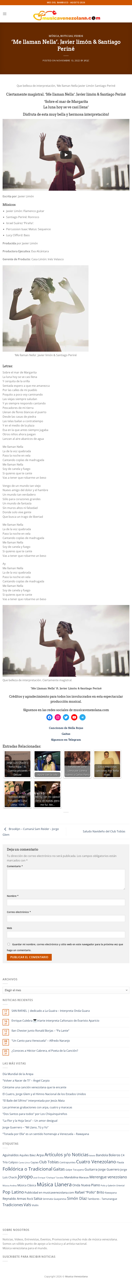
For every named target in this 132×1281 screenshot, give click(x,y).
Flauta (120, 1162)
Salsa (38, 1198)
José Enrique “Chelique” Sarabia (49, 1177)
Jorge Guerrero (109, 1169)
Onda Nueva (81, 1185)
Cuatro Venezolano (96, 1162)
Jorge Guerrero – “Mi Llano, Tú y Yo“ (25, 1127)
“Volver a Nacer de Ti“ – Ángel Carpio (26, 1080)
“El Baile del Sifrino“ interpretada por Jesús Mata (34, 1100)
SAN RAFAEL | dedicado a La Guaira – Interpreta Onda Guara (51, 1010)
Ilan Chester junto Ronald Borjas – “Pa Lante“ (40, 1030)
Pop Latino (13, 1192)
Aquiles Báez (27, 1155)
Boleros (114, 1155)
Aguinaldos (11, 1155)
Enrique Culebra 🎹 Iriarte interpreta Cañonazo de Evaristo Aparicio (55, 1020)
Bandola (102, 1155)
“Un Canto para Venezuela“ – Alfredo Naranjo (41, 1040)
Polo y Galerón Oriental (112, 1185)
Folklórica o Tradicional (27, 1169)
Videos (78, 36)
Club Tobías (49, 1162)
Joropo (25, 1176)
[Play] (66, 155)
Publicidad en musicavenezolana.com (49, 1192)
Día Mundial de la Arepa (18, 1074)
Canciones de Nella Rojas (66, 728)
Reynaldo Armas (14, 1198)
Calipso (13, 1162)
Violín (35, 1205)
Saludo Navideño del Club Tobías (104, 831)
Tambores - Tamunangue (102, 1198)
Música (54, 36)
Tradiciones (13, 1204)
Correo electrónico (19, 912)
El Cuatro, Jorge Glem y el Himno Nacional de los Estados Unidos (44, 1094)
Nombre (13, 896)
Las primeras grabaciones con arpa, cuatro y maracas (37, 1107)
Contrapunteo (67, 1162)
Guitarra (91, 1169)
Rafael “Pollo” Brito (89, 1192)
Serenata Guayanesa (54, 1198)
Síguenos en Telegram (66, 739)
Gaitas (66, 733)
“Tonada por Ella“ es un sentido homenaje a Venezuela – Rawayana (46, 1134)
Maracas (84, 1177)
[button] (5, 14)
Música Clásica (26, 1185)
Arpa (40, 1155)
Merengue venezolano (108, 1176)
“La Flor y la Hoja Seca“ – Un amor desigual (30, 1121)
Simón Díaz (77, 1198)
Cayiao (34, 1162)
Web (9, 928)
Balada (92, 1155)
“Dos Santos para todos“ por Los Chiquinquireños (35, 1114)
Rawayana (111, 1192)
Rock (30, 1199)
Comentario (15, 866)
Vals (27, 1204)
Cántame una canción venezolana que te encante (34, 1087)
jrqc (87, 60)
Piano (95, 1185)
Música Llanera (54, 1184)
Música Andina (10, 1185)
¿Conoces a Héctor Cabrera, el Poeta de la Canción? (45, 1050)
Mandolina (71, 1177)
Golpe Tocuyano (74, 1169)
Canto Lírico (24, 1162)
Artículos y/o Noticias (67, 1154)
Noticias (66, 36)
